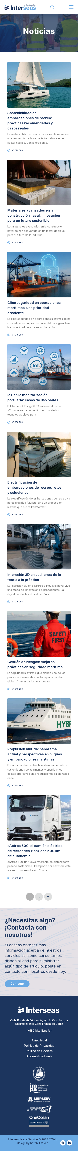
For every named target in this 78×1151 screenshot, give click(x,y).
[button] (52, 7)
